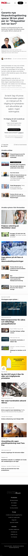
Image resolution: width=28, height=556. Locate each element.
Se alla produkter (14, 508)
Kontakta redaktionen (14, 529)
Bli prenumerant (14, 500)
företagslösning (18, 137)
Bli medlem (14, 502)
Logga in (20, 132)
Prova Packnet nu (14, 129)
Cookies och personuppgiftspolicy (14, 515)
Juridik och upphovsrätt (14, 517)
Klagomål (14, 520)
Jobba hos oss (14, 534)
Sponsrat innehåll (14, 522)
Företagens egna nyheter (9, 299)
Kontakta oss (14, 532)
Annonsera (14, 505)
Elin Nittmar (9, 58)
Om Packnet (14, 537)
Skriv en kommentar (21, 144)
